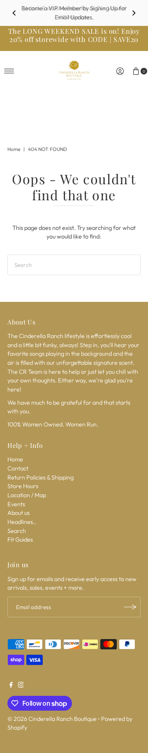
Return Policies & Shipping (40, 477)
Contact (17, 468)
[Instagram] (21, 685)
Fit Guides (20, 539)
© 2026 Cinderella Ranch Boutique (52, 719)
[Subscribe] (130, 607)
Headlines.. (21, 522)
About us (18, 513)
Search (16, 531)
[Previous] (14, 13)
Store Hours (22, 486)
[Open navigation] (9, 71)
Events (16, 504)
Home (13, 149)
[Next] (133, 13)
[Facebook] (11, 685)
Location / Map (26, 495)
